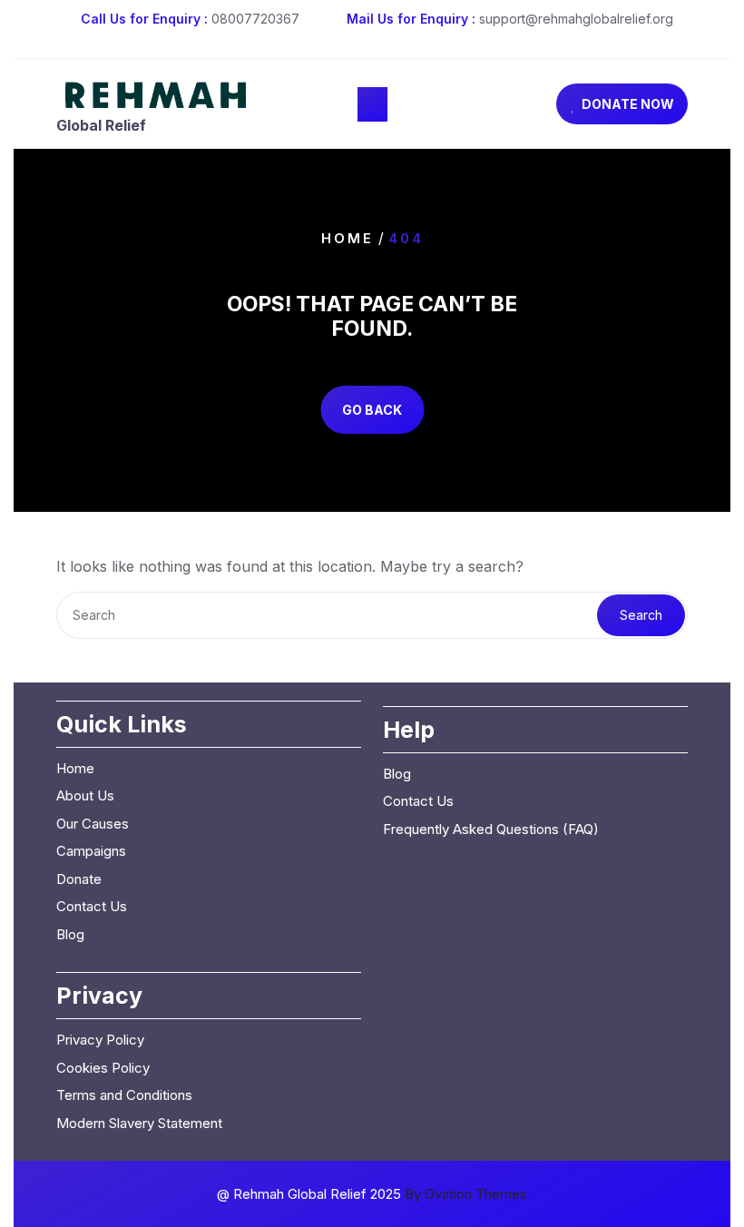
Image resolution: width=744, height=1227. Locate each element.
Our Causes (92, 823)
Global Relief (101, 125)
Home (347, 237)
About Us (85, 795)
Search (641, 615)
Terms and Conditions (124, 1095)
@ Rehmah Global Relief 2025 (372, 1193)
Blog (70, 934)
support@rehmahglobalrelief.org (576, 18)
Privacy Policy (100, 1039)
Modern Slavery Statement (139, 1123)
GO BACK (372, 409)
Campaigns (91, 850)
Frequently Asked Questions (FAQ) (491, 829)
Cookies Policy (103, 1067)
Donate (79, 879)
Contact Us (91, 906)
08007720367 (255, 18)
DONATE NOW (628, 104)
